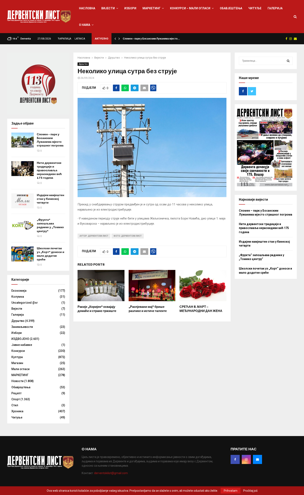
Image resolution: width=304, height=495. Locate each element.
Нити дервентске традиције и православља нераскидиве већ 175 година (49, 170)
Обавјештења (231, 8)
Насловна (87, 8)
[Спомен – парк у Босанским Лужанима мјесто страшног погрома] (22, 140)
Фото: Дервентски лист (128, 236)
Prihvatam (230, 490)
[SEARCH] (288, 61)
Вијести (108, 8)
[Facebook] (235, 459)
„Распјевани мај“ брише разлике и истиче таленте (148, 309)
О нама (84, 24)
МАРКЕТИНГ (151, 8)
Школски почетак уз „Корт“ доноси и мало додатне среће (50, 254)
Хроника (17, 411)
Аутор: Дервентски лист (94, 236)
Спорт (15, 399)
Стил (14, 405)
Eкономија (18, 290)
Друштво (83, 64)
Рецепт (16, 393)
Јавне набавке (21, 344)
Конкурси (18, 350)
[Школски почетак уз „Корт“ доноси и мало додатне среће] (22, 254)
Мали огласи (20, 369)
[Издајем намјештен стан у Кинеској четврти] (22, 200)
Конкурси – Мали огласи (190, 8)
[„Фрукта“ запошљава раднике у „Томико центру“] (22, 225)
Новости (17, 381)
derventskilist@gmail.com (111, 473)
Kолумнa (17, 296)
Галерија (275, 8)
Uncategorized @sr (24, 302)
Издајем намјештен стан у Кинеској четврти (50, 198)
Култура (17, 357)
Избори (130, 8)
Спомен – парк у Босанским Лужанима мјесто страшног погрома (50, 140)
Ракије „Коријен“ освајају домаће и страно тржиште (97, 309)
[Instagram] (246, 459)
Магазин (17, 363)
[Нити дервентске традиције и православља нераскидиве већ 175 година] (22, 168)
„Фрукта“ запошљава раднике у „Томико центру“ (50, 225)
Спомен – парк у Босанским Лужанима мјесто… (151, 38)
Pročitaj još (250, 490)
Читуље (254, 8)
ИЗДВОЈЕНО (20, 338)
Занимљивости (22, 326)
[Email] (257, 459)
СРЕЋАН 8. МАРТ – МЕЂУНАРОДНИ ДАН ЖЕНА (201, 309)
